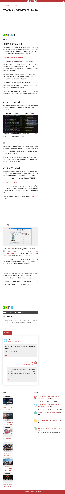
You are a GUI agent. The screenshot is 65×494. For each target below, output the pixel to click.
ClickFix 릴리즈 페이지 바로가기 (10, 182)
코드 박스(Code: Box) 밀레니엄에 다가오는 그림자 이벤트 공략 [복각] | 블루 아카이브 (8, 439)
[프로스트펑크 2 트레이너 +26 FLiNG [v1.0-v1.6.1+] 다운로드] (8, 477)
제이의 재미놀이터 (33, 1)
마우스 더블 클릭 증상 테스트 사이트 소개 (13, 58)
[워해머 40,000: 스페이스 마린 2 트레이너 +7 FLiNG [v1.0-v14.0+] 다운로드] (8, 447)
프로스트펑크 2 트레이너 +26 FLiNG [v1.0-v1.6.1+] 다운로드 (7, 485)
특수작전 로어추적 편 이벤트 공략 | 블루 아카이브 (7, 408)
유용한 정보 (7, 6)
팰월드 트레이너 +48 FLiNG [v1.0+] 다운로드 (49, 412)
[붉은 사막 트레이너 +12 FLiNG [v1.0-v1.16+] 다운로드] (8, 416)
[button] (7, 1)
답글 (6, 355)
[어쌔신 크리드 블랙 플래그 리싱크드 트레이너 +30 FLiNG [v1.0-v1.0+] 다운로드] (8, 462)
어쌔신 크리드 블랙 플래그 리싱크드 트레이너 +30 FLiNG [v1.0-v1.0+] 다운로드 (8, 470)
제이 (32, 362)
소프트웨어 (14, 6)
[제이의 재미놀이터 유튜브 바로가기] (63, 1)
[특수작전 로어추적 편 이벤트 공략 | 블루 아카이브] (8, 401)
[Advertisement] (20, 23)
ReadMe (32, 196)
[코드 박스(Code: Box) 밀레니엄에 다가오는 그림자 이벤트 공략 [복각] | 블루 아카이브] (8, 431)
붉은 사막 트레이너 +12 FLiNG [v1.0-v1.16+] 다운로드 (8, 424)
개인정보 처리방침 (38, 491)
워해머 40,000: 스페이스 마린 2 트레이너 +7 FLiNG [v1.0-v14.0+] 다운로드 (8, 454)
